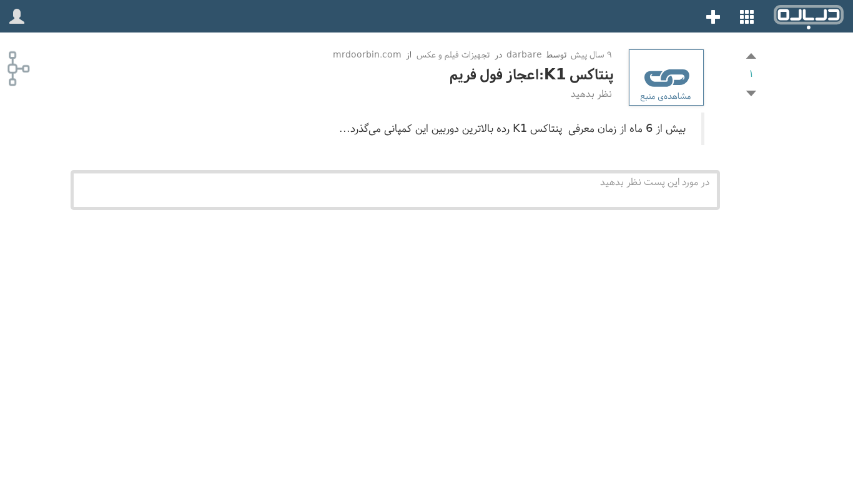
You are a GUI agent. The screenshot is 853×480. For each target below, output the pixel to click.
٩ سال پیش (590, 55)
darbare (524, 55)
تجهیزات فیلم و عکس (453, 55)
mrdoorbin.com (367, 55)
